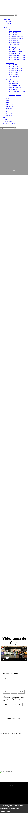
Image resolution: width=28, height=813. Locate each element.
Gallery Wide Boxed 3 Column (17, 57)
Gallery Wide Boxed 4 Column (17, 59)
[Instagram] (3, 11)
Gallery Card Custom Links (16, 36)
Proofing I (8, 112)
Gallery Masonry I (13, 61)
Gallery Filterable (13, 78)
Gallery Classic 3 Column (15, 68)
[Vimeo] (15, 796)
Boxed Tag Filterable (14, 48)
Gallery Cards (9, 29)
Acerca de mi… (7, 19)
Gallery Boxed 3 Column (15, 51)
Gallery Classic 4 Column (15, 70)
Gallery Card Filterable (15, 40)
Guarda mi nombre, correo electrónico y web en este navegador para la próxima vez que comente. (13, 699)
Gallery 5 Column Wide (15, 74)
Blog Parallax (9, 104)
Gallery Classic (10, 63)
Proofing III (9, 115)
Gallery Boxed (9, 46)
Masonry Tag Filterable (15, 95)
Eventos (5, 119)
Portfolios (5, 25)
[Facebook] (3, 7)
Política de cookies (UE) (9, 121)
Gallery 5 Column (13, 72)
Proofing (5, 110)
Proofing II (9, 113)
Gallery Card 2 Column (15, 31)
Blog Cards (9, 98)
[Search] (16, 15)
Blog (4, 96)
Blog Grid (8, 100)
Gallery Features (10, 80)
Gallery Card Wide (14, 44)
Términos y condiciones (9, 123)
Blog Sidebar (9, 106)
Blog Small (9, 108)
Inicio (4, 17)
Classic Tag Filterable (14, 64)
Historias (5, 117)
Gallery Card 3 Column (15, 32)
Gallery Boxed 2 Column (15, 49)
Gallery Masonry (13, 83)
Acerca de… (9, 21)
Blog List (8, 102)
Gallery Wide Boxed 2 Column (17, 55)
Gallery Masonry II (14, 76)
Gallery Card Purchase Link (16, 42)
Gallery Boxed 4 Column (15, 53)
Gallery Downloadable (15, 87)
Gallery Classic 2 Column (15, 66)
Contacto (8, 23)
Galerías (5, 27)
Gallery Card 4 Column (15, 34)
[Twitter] (3, 9)
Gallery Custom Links (14, 81)
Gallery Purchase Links (15, 89)
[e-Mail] (15, 798)
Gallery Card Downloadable (16, 38)
